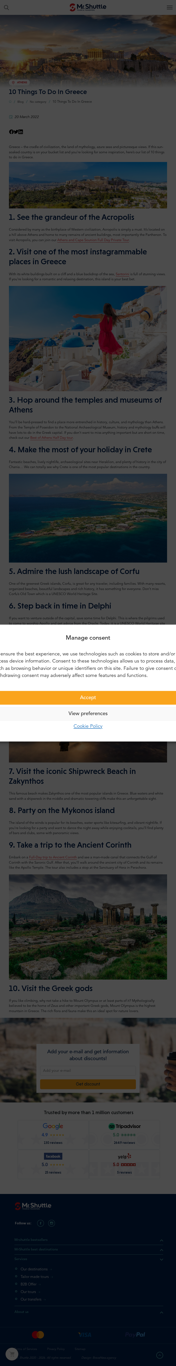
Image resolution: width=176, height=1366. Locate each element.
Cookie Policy (88, 726)
